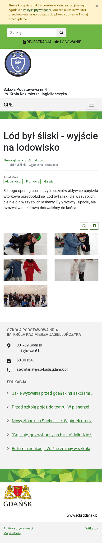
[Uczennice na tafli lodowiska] (76, 269)
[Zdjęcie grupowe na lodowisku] (25, 295)
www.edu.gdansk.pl (82, 515)
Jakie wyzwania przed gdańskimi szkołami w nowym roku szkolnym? (53, 393)
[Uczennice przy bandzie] (76, 244)
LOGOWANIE (70, 42)
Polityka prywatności (18, 528)
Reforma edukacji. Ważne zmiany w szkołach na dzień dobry (53, 448)
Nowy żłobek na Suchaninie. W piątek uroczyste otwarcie (53, 420)
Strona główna (13, 160)
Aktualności (36, 160)
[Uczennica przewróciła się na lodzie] (25, 244)
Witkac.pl (91, 528)
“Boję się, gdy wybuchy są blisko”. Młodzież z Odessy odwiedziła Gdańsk (53, 434)
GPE (8, 105)
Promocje (32, 181)
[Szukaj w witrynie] (61, 32)
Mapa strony (12, 533)
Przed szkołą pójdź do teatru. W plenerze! (50, 407)
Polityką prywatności (37, 10)
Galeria (49, 181)
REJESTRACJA (39, 42)
